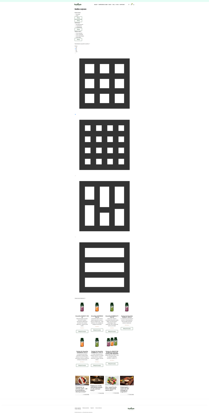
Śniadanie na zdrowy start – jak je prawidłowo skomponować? (81, 389)
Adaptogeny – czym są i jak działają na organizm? (124, 389)
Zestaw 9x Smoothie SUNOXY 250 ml (127, 316)
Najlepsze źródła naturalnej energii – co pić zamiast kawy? (96, 388)
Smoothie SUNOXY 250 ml (82, 316)
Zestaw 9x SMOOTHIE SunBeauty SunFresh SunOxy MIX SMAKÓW (112, 352)
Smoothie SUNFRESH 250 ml (97, 316)
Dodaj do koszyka (82, 331)
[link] (104, 47)
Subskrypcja (77, 22)
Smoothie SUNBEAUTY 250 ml (111, 316)
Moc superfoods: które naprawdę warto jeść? (111, 388)
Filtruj (78, 17)
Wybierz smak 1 (78, 31)
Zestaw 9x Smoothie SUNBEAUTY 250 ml (97, 352)
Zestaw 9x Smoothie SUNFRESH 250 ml (82, 352)
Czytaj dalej (86, 394)
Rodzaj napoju (78, 12)
